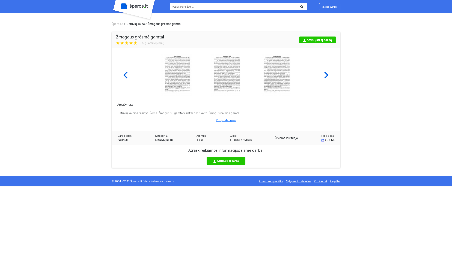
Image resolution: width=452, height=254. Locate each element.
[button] (125, 75)
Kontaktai (320, 181)
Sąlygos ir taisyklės (298, 181)
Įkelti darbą (329, 7)
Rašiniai (122, 140)
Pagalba (335, 181)
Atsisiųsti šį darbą (319, 40)
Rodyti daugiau (226, 120)
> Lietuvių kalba (134, 24)
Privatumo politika (271, 181)
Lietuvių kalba (164, 140)
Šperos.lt (117, 24)
